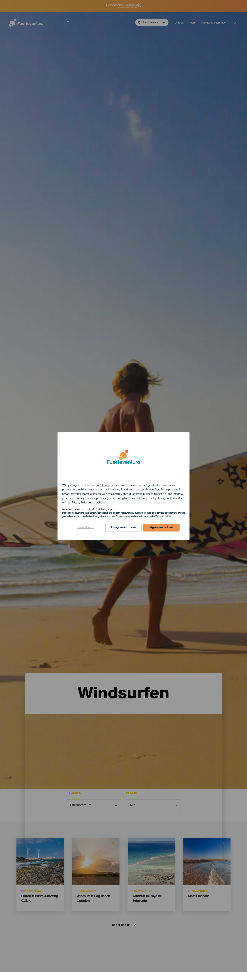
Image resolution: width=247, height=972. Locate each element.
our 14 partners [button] (104, 485)
